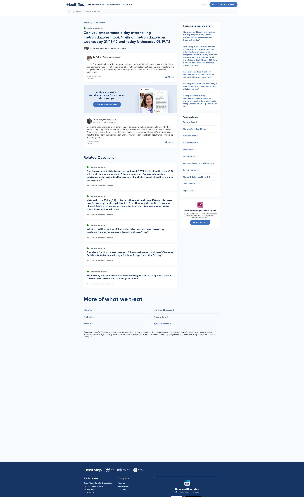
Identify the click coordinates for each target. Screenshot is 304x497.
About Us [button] (121, 483)
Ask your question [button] (200, 222)
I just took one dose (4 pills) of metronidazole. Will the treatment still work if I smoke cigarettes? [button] (199, 74)
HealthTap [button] (88, 23)
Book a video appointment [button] (223, 4)
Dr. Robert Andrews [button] (102, 57)
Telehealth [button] (100, 23)
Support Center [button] (123, 486)
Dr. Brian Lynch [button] (99, 120)
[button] (75, 4)
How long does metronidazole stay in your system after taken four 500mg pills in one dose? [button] (200, 86)
